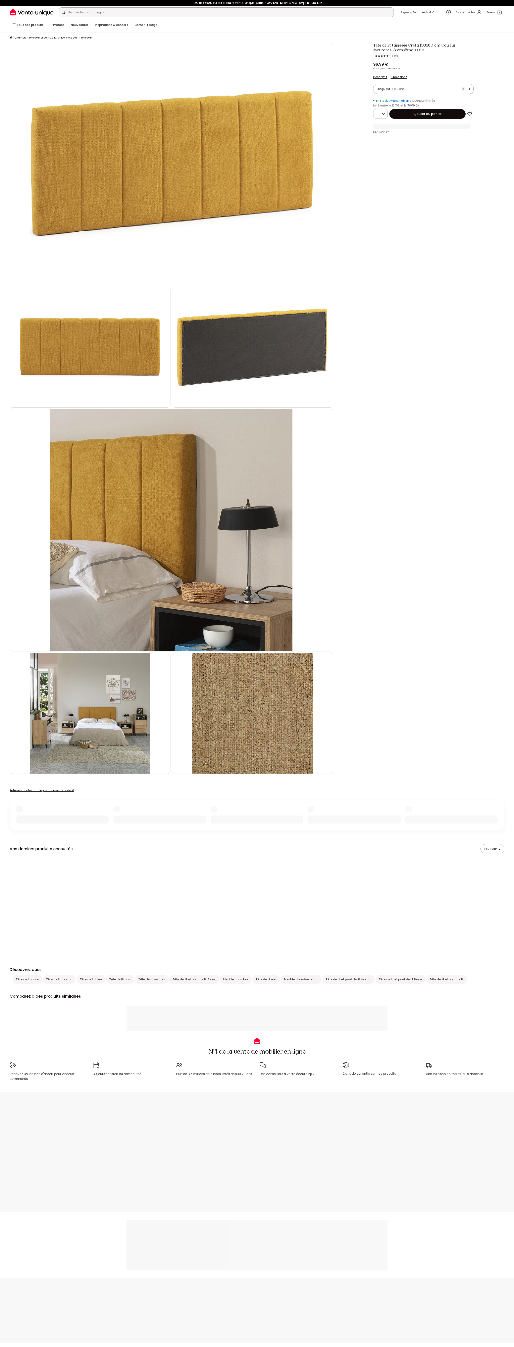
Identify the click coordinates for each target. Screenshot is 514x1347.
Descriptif (380, 77)
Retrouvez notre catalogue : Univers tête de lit (42, 790)
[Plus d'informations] (417, 105)
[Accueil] (11, 38)
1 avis (395, 56)
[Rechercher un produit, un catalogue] (63, 12)
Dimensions (399, 77)
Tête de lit (86, 37)
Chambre (20, 37)
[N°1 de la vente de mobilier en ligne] (32, 12)
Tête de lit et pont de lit (42, 37)
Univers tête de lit (68, 37)
